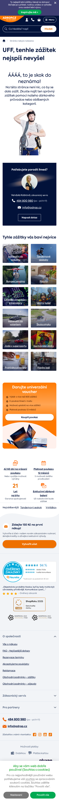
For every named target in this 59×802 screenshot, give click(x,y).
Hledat (48, 29)
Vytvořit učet (29, 544)
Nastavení (16, 795)
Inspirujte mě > (29, 12)
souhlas (30, 779)
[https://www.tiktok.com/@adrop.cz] (50, 734)
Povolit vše (43, 795)
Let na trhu (15, 493)
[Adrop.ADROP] (4, 40)
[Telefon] (32, 19)
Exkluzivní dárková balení (43, 493)
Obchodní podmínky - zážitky (19, 677)
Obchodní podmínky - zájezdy (19, 683)
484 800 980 (25, 201)
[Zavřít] (55, 3)
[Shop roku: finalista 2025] (29, 604)
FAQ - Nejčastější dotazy (16, 650)
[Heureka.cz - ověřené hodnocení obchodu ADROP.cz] (29, 581)
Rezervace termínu (13, 657)
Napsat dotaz (29, 217)
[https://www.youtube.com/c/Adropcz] (45, 734)
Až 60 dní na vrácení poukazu (15, 471)
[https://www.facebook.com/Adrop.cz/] (34, 734)
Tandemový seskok (31, 507)
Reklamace (9, 670)
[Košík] (39, 19)
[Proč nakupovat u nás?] (15, 463)
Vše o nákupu (10, 644)
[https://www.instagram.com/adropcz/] (39, 734)
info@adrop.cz (31, 207)
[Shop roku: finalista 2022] (41, 618)
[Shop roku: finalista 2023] (18, 618)
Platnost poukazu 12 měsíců (44, 471)
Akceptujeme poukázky (16, 663)
